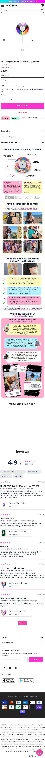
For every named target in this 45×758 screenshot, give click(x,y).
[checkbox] (18, 476)
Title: (5, 75)
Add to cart (22, 106)
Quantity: (4, 95)
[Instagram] (10, 668)
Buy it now (22, 112)
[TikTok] (16, 668)
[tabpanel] (22, 548)
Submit (36, 659)
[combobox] (21, 10)
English (36, 756)
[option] (22, 28)
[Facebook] (4, 668)
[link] (22, 173)
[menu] (2, 5)
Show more (22, 623)
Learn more (40, 117)
